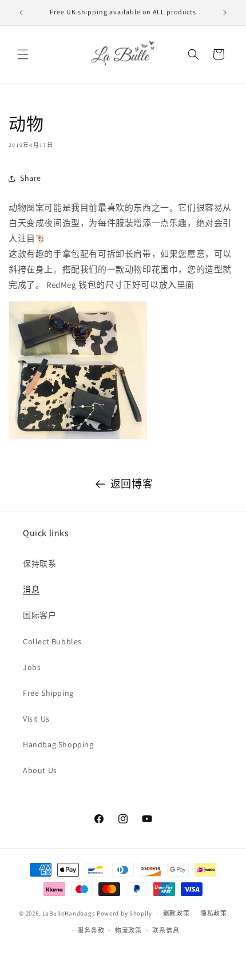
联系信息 (165, 930)
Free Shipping (48, 693)
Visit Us (36, 719)
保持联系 (39, 563)
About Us (40, 770)
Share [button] (30, 178)
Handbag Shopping (58, 744)
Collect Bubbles (52, 641)
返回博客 (131, 483)
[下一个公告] (224, 12)
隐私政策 (213, 913)
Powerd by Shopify (124, 913)
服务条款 (90, 930)
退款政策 (176, 913)
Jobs (32, 667)
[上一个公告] (21, 12)
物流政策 (128, 930)
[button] (22, 54)
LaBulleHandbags (69, 913)
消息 (31, 589)
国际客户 (39, 615)
